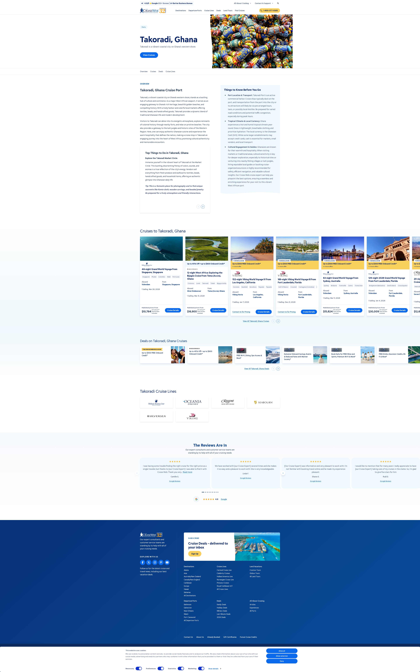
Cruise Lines (170, 71)
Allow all (282, 651)
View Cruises (149, 55)
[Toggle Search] (278, 3)
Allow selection (282, 656)
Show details (213, 668)
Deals (161, 71)
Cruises (153, 71)
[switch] (161, 668)
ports (144, 27)
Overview (144, 71)
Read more (187, 472)
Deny (282, 661)
